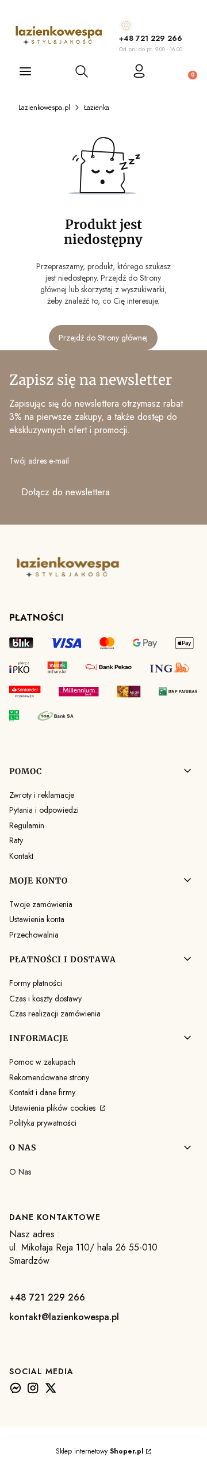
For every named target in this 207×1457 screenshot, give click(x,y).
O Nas (20, 1171)
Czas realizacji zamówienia (55, 1013)
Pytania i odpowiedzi (44, 810)
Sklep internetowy (100, 1451)
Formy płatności (35, 983)
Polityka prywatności (42, 1123)
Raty (16, 840)
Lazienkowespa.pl (44, 107)
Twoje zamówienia (40, 904)
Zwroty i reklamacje (41, 795)
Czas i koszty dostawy (45, 998)
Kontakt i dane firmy (42, 1092)
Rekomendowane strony (49, 1077)
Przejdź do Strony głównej (103, 337)
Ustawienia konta (36, 919)
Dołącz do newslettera (65, 492)
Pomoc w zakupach (42, 1062)
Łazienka (96, 107)
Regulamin (26, 825)
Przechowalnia (34, 934)
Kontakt (21, 856)
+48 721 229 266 (150, 38)
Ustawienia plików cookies (53, 1108)
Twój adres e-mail (39, 460)
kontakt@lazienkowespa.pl (64, 1317)
